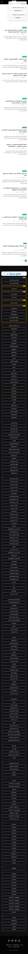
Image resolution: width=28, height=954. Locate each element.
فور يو (14, 546)
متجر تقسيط (14, 511)
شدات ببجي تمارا (14, 481)
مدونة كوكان (14, 352)
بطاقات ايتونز (14, 564)
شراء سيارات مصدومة (14, 737)
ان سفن (14, 331)
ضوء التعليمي (14, 308)
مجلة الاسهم (14, 343)
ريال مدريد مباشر (14, 649)
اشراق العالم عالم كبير (14, 443)
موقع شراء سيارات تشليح (14, 731)
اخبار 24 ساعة (14, 467)
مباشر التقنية (14, 405)
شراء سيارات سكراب (14, 725)
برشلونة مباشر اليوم (14, 766)
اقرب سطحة (14, 719)
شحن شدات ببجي (14, 549)
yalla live (14, 775)
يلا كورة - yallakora (14, 813)
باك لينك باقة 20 (14, 608)
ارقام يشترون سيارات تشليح (14, 734)
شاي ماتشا (14, 591)
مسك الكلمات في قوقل (14, 325)
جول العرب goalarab (14, 751)
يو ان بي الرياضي (14, 461)
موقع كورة (14, 868)
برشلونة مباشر (14, 646)
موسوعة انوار (14, 414)
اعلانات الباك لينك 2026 (14, 449)
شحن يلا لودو (14, 555)
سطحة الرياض (14, 699)
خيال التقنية (14, 337)
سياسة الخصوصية (16, 946)
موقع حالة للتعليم (14, 464)
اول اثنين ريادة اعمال (14, 280)
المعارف (14, 384)
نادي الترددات (14, 379)
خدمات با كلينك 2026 (14, 617)
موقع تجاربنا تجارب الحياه (14, 620)
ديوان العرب (14, 623)
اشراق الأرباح (14, 417)
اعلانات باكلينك (14, 632)
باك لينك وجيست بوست (14, 452)
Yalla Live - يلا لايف (14, 807)
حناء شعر (14, 582)
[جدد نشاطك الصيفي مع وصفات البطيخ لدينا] (14, 237)
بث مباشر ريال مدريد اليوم (14, 754)
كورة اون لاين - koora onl (14, 810)
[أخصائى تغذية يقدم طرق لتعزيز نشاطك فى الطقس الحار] (14, 121)
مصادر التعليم (14, 455)
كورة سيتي (14, 748)
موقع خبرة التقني (14, 361)
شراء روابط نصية (14, 428)
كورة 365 (14, 745)
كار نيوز (14, 358)
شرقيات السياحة (14, 411)
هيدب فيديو (14, 387)
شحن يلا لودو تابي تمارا (14, 534)
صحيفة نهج (14, 355)
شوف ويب (14, 340)
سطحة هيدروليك (14, 707)
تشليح (14, 722)
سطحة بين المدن (14, 705)
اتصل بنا (10, 946)
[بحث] (2, 2)
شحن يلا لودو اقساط (14, 499)
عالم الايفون (14, 349)
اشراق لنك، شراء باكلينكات (14, 434)
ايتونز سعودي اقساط (14, 496)
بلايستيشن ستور (14, 567)
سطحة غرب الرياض (14, 713)
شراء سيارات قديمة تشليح (14, 740)
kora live (14, 827)
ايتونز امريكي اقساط (14, 540)
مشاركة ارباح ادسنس (14, 283)
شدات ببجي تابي (14, 487)
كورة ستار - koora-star (14, 783)
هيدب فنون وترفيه (14, 470)
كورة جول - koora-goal (14, 786)
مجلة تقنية (14, 458)
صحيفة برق (14, 311)
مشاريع (14, 626)
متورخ (14, 367)
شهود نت (14, 399)
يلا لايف (14, 757)
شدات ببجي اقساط (14, 478)
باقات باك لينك (14, 431)
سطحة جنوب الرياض (14, 716)
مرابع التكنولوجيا (14, 334)
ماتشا (14, 588)
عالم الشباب (14, 288)
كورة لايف (14, 830)
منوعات (25, 243)
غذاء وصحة (24, 27)
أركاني (14, 402)
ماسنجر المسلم (14, 302)
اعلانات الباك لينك (14, 437)
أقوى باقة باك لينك (14, 614)
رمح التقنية (14, 390)
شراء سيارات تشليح (14, 728)
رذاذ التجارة (14, 393)
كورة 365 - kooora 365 (14, 816)
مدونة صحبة (14, 408)
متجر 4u (14, 526)
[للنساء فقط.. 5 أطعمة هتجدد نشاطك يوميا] (14, 50)
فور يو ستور (14, 523)
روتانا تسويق (14, 373)
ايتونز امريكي (14, 493)
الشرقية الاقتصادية (14, 346)
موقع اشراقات (14, 314)
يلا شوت (14, 637)
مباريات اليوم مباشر (14, 643)
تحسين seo (14, 297)
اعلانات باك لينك (14, 629)
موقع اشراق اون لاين (14, 317)
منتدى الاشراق (14, 446)
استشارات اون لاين (14, 382)
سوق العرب (14, 605)
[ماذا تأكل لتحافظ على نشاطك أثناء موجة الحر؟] (14, 164)
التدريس (14, 440)
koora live (14, 795)
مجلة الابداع (14, 376)
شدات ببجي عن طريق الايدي (14, 528)
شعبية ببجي (14, 561)
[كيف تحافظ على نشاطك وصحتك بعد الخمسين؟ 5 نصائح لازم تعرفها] (14, 21)
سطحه (14, 702)
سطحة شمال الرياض (14, 710)
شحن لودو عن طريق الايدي (14, 558)
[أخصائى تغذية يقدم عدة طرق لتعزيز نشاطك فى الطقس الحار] (14, 92)
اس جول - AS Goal (14, 818)
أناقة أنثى (14, 364)
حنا (14, 585)
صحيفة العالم (14, 473)
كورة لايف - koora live (14, 897)
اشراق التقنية (14, 328)
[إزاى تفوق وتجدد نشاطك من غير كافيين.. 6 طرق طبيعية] (14, 208)
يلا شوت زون (14, 923)
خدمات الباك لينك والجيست (14, 599)
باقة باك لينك (14, 294)
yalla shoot (14, 640)
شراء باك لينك (14, 422)
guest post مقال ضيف (14, 602)
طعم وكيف (14, 396)
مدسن (14, 370)
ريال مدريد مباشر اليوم (14, 763)
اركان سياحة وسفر (14, 320)
